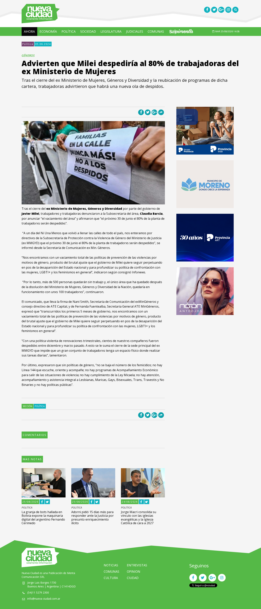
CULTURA (111, 578)
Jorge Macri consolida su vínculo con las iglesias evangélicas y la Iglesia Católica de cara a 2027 (138, 517)
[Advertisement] (205, 347)
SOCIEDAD (88, 31)
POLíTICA (69, 31)
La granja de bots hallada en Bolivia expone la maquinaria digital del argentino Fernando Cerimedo (43, 517)
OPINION (133, 571)
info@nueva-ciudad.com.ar (43, 598)
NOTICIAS (111, 565)
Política (27, 44)
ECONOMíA (48, 31)
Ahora (29, 31)
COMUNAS (156, 31)
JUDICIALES (134, 31)
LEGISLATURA (111, 31)
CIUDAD (133, 578)
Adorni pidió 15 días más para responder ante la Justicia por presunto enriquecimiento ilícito (92, 517)
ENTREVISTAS (137, 565)
